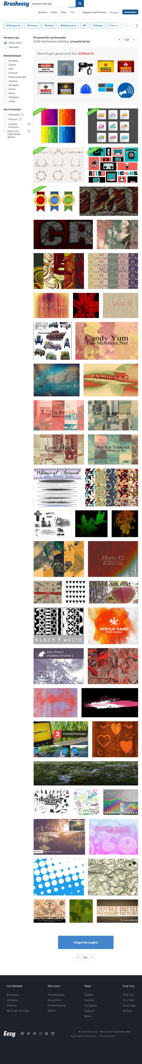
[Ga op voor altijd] (113, 415)
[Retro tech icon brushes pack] (113, 165)
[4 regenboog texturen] (120, 802)
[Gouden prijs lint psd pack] (54, 201)
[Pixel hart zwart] (75, 592)
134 (126, 39)
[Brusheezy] (16, 4)
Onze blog (129, 1005)
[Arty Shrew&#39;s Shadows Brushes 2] (58, 666)
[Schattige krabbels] (113, 877)
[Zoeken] (80, 3)
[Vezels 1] (51, 305)
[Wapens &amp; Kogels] (47, 592)
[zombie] (108, 201)
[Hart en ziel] (115, 739)
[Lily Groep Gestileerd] (124, 523)
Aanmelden (130, 12)
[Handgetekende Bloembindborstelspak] (58, 165)
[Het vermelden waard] (58, 271)
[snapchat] (46, 1033)
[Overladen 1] (113, 271)
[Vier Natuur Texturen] (85, 773)
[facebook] (22, 1033)
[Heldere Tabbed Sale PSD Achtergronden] (58, 126)
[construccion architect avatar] (66, 68)
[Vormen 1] (111, 487)
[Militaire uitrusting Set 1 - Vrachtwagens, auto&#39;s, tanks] (52, 341)
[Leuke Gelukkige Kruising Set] (86, 802)
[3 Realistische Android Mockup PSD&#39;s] (60, 739)
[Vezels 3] (113, 559)
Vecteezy (12, 1000)
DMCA (52, 1010)
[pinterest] (34, 1033)
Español (89, 1000)
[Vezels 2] (120, 305)
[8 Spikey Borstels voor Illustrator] (57, 487)
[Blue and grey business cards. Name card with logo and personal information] (106, 87)
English (88, 994)
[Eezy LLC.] (9, 1033)
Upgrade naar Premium (94, 12)
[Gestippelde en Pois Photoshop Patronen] (117, 911)
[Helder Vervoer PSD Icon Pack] (113, 126)
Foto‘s (54, 12)
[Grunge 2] (56, 380)
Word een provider (18, 1010)
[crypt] (63, 234)
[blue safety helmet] (86, 88)
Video (64, 12)
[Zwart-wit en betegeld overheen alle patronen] (58, 625)
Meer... (88, 1016)
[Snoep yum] (106, 341)
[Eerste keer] (58, 559)
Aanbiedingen (56, 994)
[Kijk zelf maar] (113, 449)
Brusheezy (13, 994)
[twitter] (28, 1033)
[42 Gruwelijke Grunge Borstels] (51, 802)
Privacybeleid (107, 1036)
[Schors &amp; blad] (113, 592)
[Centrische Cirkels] (49, 911)
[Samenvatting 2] (110, 380)
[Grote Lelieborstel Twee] (86, 305)
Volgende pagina (86, 942)
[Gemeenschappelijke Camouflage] (81, 911)
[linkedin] (52, 1033)
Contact (127, 1010)
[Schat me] (117, 234)
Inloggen (114, 12)
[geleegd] (113, 666)
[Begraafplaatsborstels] (52, 523)
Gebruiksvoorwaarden (84, 1036)
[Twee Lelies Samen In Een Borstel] (91, 523)
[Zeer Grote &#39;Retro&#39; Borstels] (58, 877)
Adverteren (54, 1000)
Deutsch (89, 1010)
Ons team (129, 1000)
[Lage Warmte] (58, 449)
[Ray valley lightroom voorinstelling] (59, 837)
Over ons (128, 994)
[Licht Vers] (58, 415)
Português (90, 1005)
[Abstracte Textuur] (55, 702)
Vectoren (42, 12)
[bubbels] (113, 837)
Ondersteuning (57, 1005)
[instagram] (40, 1033)
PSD (72, 12)
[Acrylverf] (113, 625)
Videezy (12, 1005)
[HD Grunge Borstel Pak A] (109, 702)
